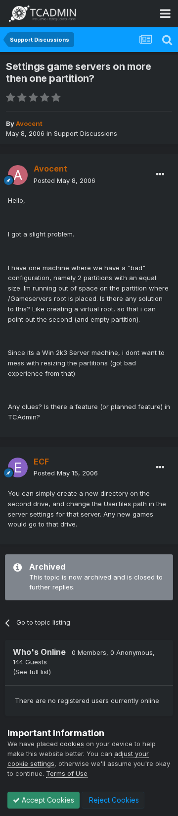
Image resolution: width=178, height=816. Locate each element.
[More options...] (160, 174)
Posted (64, 180)
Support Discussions (85, 133)
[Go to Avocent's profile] (18, 175)
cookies (72, 744)
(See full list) (32, 672)
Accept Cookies (47, 800)
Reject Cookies (113, 800)
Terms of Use (67, 773)
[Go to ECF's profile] (18, 467)
